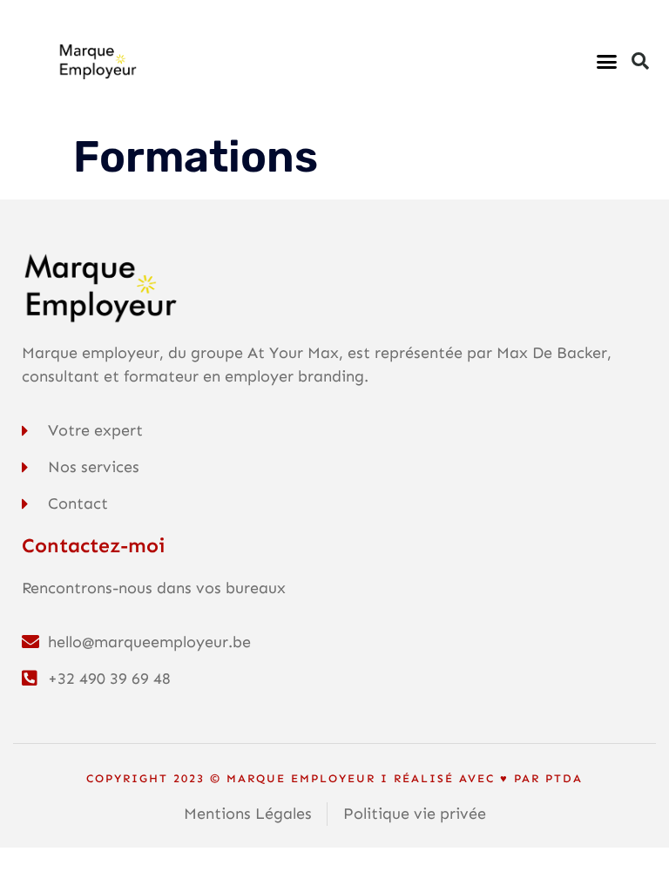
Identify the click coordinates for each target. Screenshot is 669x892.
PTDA (564, 778)
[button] (606, 61)
